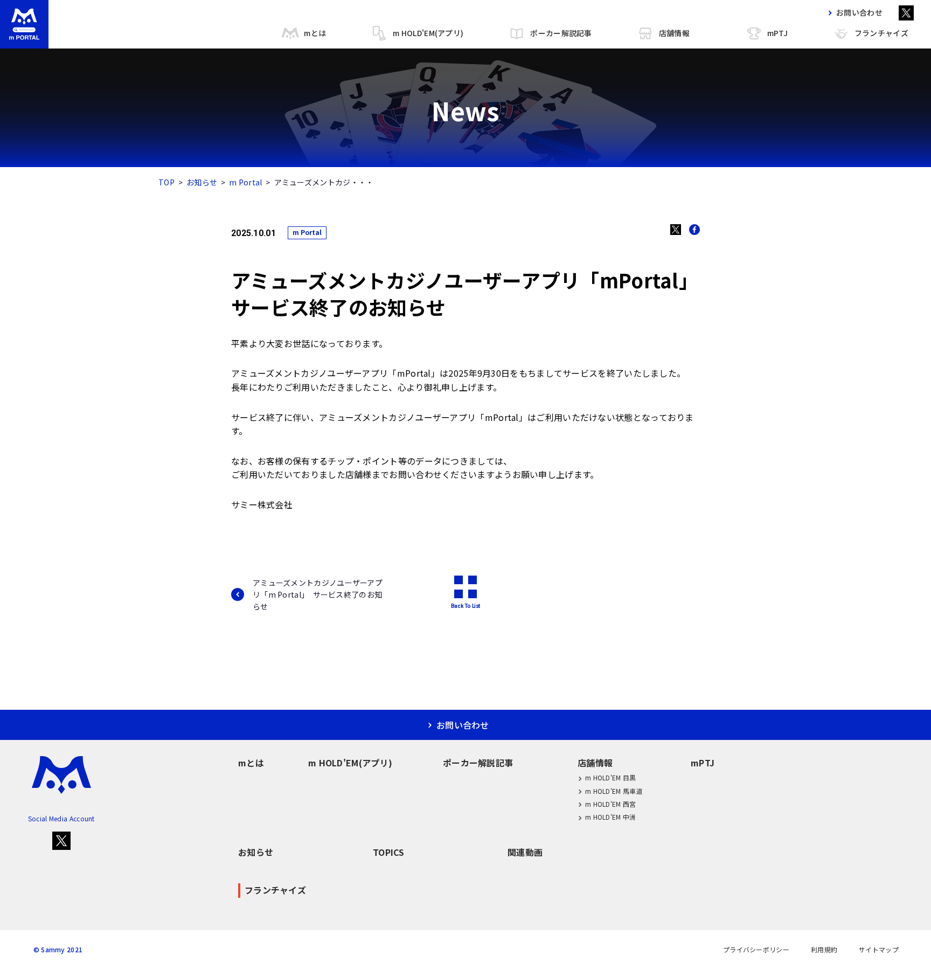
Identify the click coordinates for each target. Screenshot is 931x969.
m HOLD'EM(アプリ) (428, 32)
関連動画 (525, 852)
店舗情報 (674, 32)
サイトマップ (879, 949)
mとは (315, 32)
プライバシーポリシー (756, 949)
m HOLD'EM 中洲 (610, 816)
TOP (166, 182)
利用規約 (824, 949)
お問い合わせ (859, 12)
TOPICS (389, 852)
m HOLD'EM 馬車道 (614, 790)
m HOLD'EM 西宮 (610, 803)
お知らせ (201, 182)
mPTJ (777, 32)
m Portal (245, 182)
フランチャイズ (881, 32)
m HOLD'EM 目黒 (610, 777)
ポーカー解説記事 (561, 32)
